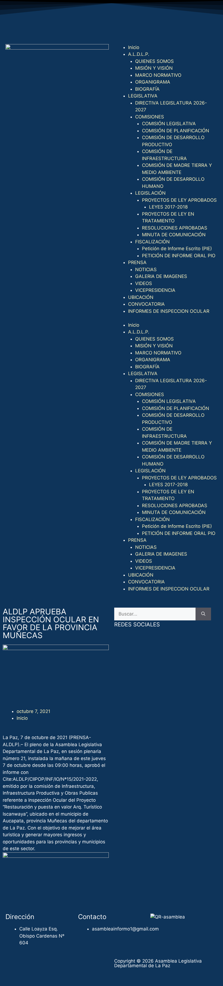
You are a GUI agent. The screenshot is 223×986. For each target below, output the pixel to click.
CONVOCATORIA (146, 304)
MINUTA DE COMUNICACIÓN (174, 234)
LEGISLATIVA (142, 96)
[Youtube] (151, 29)
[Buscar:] (155, 614)
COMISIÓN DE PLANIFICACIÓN (175, 130)
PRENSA (137, 262)
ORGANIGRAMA (152, 82)
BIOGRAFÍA (147, 89)
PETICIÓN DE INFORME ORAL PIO (178, 255)
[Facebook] (121, 29)
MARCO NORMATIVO (158, 75)
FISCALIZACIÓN (152, 241)
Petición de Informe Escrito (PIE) (177, 248)
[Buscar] (203, 614)
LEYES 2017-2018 (168, 207)
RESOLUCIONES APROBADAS (174, 228)
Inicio (133, 47)
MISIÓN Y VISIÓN (154, 68)
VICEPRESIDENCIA (155, 290)
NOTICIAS (146, 269)
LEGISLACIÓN (150, 193)
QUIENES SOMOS (154, 61)
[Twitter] (136, 29)
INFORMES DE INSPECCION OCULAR (168, 311)
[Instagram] (166, 29)
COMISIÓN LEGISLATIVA (169, 123)
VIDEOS (143, 283)
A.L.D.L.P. (138, 54)
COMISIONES (149, 117)
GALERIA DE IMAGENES (161, 276)
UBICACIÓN (140, 297)
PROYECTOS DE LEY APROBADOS (179, 200)
